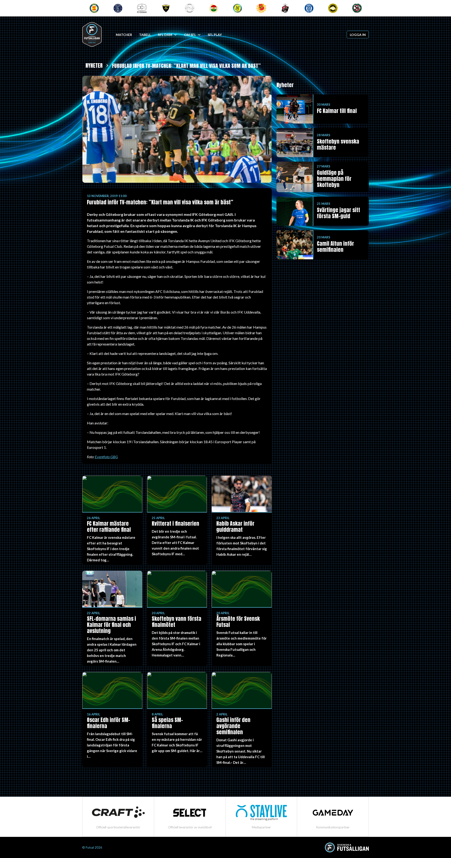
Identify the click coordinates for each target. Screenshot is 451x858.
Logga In (358, 35)
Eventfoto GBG (106, 456)
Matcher (124, 35)
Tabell (145, 35)
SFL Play (215, 35)
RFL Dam (165, 35)
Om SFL (190, 35)
